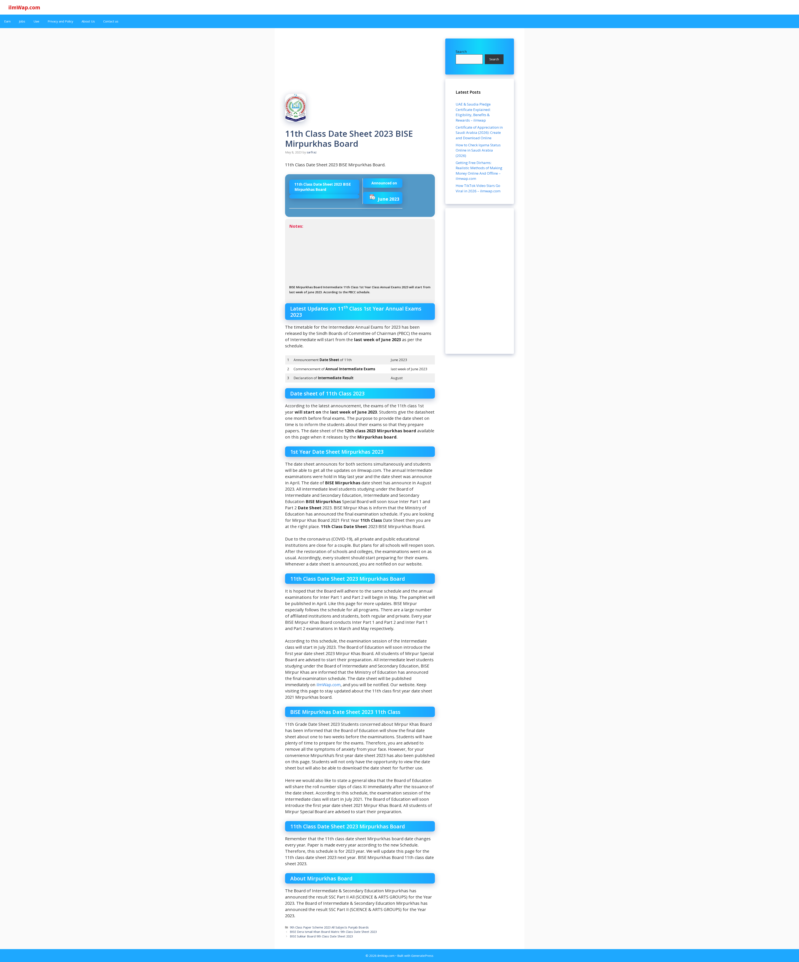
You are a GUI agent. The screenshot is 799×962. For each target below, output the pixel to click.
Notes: (360, 258)
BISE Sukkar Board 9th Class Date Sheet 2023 (321, 936)
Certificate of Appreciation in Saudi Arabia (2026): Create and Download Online (479, 132)
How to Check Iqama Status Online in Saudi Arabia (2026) (478, 150)
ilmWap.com (24, 7)
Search (461, 51)
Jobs (22, 21)
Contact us (110, 21)
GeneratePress (422, 955)
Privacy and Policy (60, 21)
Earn (7, 21)
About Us (88, 21)
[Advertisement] (480, 281)
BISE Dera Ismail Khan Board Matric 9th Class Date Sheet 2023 (333, 932)
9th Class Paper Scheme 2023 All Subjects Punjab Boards (329, 927)
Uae (36, 21)
